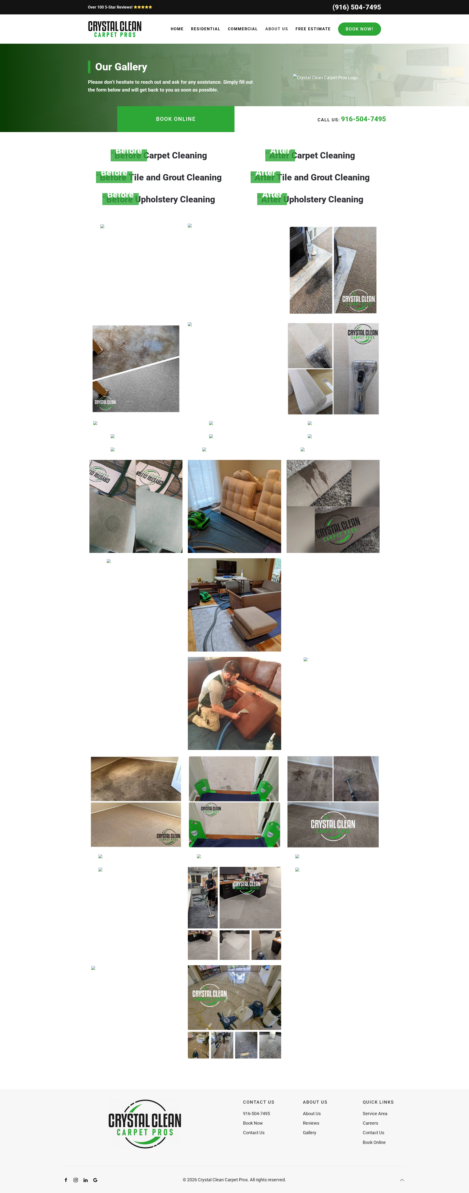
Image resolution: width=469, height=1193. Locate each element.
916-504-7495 (363, 119)
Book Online (176, 119)
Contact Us (254, 1132)
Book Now (253, 1123)
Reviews (311, 1123)
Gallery (309, 1132)
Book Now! (359, 28)
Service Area (375, 1113)
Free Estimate (313, 29)
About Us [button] (276, 29)
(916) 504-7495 (356, 7)
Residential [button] (206, 29)
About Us (312, 1113)
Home (177, 29)
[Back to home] (115, 29)
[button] (159, 155)
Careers (370, 1123)
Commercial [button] (243, 29)
